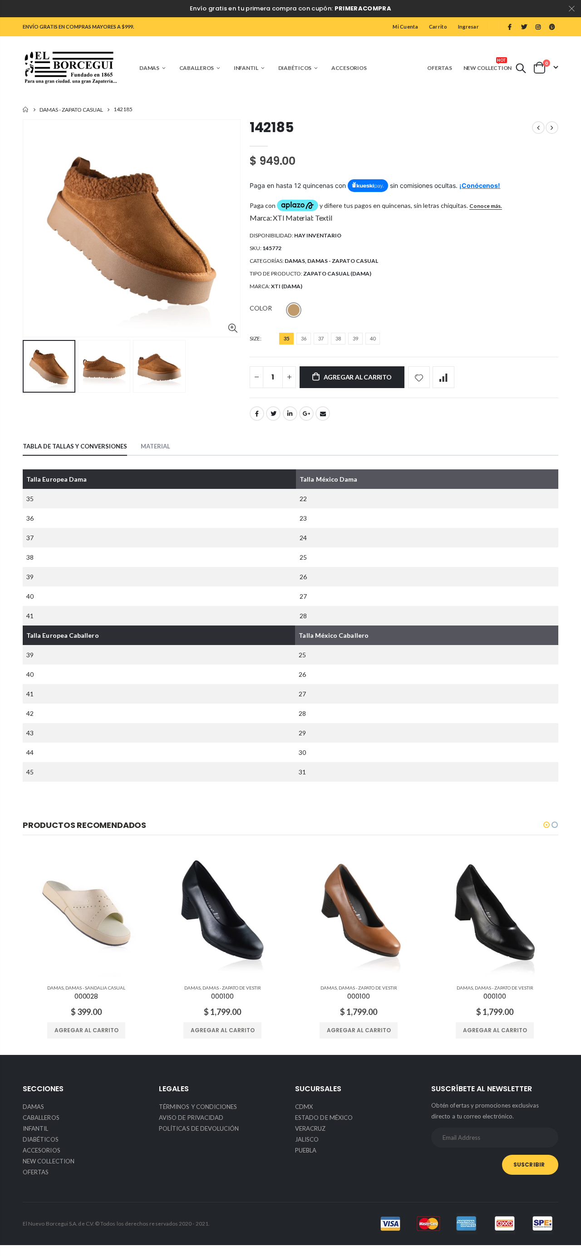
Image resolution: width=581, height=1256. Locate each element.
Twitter (273, 413)
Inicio (26, 109)
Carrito (438, 27)
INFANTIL (36, 1128)
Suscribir (529, 1164)
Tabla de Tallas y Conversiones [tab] (75, 446)
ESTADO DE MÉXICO (324, 1117)
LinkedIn (290, 413)
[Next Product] (552, 127)
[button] (546, 824)
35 (286, 338)
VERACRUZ (310, 1128)
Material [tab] (155, 446)
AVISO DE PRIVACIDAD (191, 1117)
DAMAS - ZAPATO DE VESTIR (231, 987)
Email (322, 413)
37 (321, 338)
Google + (306, 413)
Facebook (257, 413)
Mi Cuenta (405, 27)
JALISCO (307, 1139)
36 (303, 338)
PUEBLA (305, 1150)
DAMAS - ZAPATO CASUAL (71, 109)
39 (355, 338)
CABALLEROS (41, 1117)
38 (338, 338)
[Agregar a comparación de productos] (443, 377)
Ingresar (468, 27)
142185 (271, 127)
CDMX (304, 1106)
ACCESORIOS (41, 1150)
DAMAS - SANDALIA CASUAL (95, 987)
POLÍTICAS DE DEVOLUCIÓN (199, 1128)
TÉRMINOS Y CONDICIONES (198, 1106)
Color (261, 308)
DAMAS (295, 260)
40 (372, 338)
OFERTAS (36, 1172)
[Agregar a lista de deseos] (419, 377)
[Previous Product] (538, 127)
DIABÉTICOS (41, 1139)
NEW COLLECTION (48, 1161)
